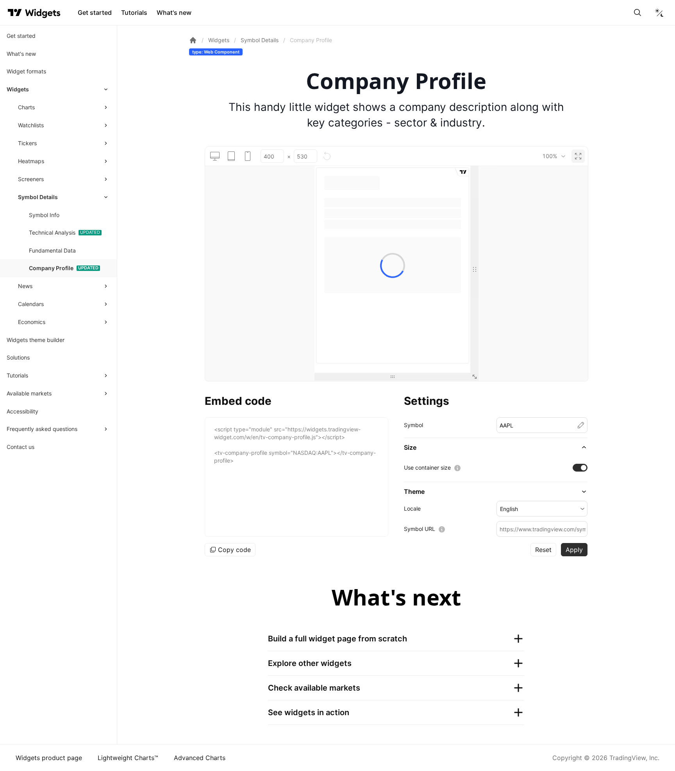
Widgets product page (49, 758)
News (25, 286)
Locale (412, 508)
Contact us (20, 446)
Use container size (427, 467)
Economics (31, 322)
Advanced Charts (199, 758)
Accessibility (22, 411)
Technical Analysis (52, 232)
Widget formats (26, 71)
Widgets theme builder (35, 340)
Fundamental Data (52, 250)
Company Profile (51, 268)
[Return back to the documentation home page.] (193, 40)
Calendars (31, 304)
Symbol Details (38, 197)
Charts (26, 107)
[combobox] (553, 156)
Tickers (27, 143)
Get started (95, 12)
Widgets (18, 89)
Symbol (413, 425)
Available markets (29, 393)
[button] (496, 447)
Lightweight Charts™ (128, 758)
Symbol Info (44, 215)
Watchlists (31, 125)
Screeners (31, 179)
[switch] (580, 468)
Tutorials (134, 12)
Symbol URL (419, 528)
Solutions (18, 357)
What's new (174, 12)
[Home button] (43, 12)
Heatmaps (31, 161)
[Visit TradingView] (15, 12)
